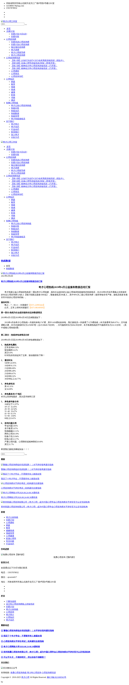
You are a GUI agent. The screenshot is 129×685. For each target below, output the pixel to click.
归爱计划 (10, 31)
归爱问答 (15, 36)
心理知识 (10, 79)
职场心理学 (11, 538)
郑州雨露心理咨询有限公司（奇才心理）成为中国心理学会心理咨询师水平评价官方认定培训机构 (44, 507)
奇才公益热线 (12, 517)
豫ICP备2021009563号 (56, 677)
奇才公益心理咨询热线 (21, 105)
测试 (13, 100)
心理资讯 (15, 74)
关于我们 (10, 121)
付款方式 (15, 137)
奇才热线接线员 (18, 119)
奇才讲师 (15, 50)
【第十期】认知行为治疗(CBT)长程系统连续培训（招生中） (38, 60)
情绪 (13, 87)
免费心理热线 (12, 103)
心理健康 (10, 536)
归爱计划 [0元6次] (19, 34)
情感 (13, 89)
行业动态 (15, 129)
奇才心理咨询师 (18, 55)
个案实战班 (11, 601)
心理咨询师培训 (13, 58)
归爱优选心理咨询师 (20, 42)
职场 (13, 95)
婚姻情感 (10, 530)
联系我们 (15, 132)
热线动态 (15, 111)
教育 (13, 84)
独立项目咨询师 (18, 47)
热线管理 (15, 116)
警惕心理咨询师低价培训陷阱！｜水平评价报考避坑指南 (26, 469)
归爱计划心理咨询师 (20, 44)
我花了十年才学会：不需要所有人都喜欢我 (20, 479)
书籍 (13, 97)
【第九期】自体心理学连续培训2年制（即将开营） (33, 63)
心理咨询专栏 (17, 76)
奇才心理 (25, 677)
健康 (13, 92)
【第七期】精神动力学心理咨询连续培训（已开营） (34, 68)
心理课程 (15, 71)
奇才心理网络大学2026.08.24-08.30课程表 (19, 497)
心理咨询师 (11, 39)
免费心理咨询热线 (18, 672)
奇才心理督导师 (18, 52)
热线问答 (15, 108)
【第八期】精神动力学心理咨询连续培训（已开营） (34, 66)
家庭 (13, 82)
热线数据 (15, 113)
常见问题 (10, 541)
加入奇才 (15, 135)
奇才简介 (15, 124)
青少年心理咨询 (34, 672)
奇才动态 (15, 127)
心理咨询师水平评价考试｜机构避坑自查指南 (21, 488)
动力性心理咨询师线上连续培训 (20, 604)
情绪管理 (10, 533)
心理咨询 (10, 612)
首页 (8, 29)
